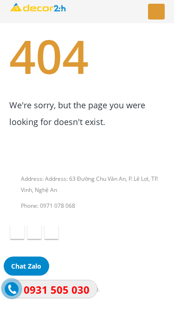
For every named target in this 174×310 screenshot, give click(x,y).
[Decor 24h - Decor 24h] (37, 12)
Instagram (51, 232)
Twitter (34, 232)
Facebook (17, 232)
